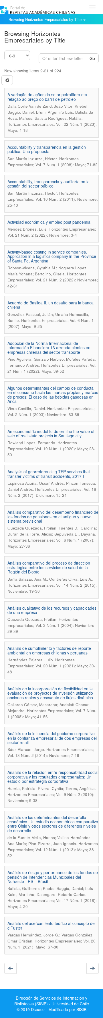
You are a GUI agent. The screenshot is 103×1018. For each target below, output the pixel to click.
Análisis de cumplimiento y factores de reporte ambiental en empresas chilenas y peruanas (49, 650)
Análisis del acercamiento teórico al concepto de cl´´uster (51, 925)
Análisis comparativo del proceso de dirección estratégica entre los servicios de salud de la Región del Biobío (48, 567)
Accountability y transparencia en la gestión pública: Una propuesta (46, 149)
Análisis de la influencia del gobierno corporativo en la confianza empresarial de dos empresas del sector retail (52, 738)
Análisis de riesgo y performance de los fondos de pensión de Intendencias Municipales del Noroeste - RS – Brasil (52, 877)
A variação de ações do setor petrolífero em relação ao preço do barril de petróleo (47, 97)
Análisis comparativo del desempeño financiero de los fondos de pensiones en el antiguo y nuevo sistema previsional (52, 516)
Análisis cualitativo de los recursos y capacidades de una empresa (51, 610)
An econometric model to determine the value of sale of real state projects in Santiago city (50, 433)
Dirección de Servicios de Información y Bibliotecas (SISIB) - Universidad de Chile (51, 1001)
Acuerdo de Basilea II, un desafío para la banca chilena (50, 305)
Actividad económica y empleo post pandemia (48, 222)
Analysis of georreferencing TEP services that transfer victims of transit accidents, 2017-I (48, 474)
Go (92, 58)
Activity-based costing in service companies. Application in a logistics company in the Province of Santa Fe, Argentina (51, 256)
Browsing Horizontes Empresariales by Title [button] (46, 19)
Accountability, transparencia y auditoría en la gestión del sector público (48, 184)
